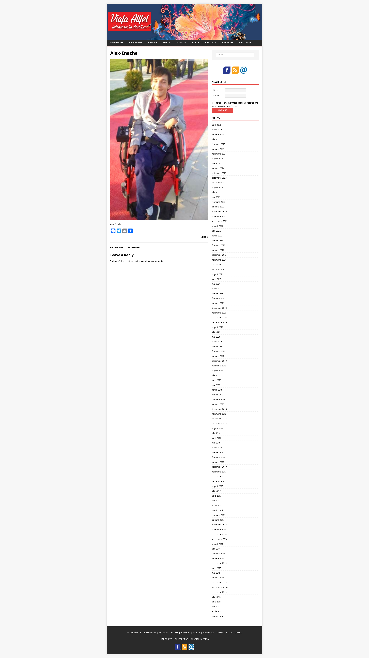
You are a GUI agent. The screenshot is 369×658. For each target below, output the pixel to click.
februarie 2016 (218, 553)
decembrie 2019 (219, 361)
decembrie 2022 (219, 211)
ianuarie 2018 (218, 462)
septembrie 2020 (219, 322)
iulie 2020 (216, 332)
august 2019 (217, 370)
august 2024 (217, 158)
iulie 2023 (216, 192)
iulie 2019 (216, 375)
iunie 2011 (216, 601)
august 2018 (217, 428)
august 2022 (217, 226)
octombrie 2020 (219, 317)
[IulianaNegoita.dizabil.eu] (184, 37)
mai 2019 (216, 385)
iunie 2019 (216, 380)
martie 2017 (217, 510)
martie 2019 (217, 394)
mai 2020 (216, 336)
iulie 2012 (216, 597)
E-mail (216, 95)
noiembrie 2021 (219, 259)
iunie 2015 (216, 568)
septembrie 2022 (219, 221)
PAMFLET (181, 42)
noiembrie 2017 (219, 471)
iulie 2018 (216, 433)
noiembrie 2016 (219, 529)
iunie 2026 (216, 124)
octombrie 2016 (219, 534)
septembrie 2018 (219, 423)
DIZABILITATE (116, 42)
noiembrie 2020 (219, 312)
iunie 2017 (216, 495)
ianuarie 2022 (218, 250)
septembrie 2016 (219, 539)
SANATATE (227, 42)
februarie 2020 (218, 351)
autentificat (128, 261)
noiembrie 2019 (219, 365)
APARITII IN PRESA (200, 639)
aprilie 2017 (217, 505)
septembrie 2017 (219, 481)
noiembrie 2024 (219, 153)
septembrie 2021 (219, 269)
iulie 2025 (216, 139)
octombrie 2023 (219, 177)
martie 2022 (217, 240)
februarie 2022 (218, 245)
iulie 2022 (216, 230)
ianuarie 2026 (218, 134)
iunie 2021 (216, 279)
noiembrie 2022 (219, 216)
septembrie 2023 (219, 182)
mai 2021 (216, 283)
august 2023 (217, 187)
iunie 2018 (216, 438)
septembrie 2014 (219, 587)
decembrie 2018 (219, 409)
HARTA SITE (166, 639)
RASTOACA (210, 42)
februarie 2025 (218, 144)
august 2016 (217, 544)
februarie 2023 (218, 202)
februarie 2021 (218, 298)
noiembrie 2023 (219, 173)
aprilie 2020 (217, 341)
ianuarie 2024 (218, 168)
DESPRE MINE (181, 639)
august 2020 (217, 327)
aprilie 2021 (217, 288)
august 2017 (217, 486)
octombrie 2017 (219, 476)
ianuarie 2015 (218, 577)
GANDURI (152, 42)
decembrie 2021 (219, 254)
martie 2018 (217, 452)
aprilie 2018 (217, 447)
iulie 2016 (216, 548)
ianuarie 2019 (218, 404)
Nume (216, 90)
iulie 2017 (216, 490)
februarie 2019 (218, 399)
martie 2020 (217, 346)
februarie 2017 (218, 515)
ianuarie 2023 (218, 206)
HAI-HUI (167, 42)
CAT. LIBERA (245, 42)
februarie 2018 (218, 457)
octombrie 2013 (219, 592)
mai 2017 (216, 500)
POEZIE (195, 42)
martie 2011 (217, 616)
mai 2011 (216, 606)
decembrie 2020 (219, 308)
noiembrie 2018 (219, 413)
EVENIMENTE (135, 42)
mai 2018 (216, 442)
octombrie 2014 (219, 582)
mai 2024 (216, 163)
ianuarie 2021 (218, 303)
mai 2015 (216, 572)
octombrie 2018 (219, 418)
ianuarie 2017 (218, 519)
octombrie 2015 (219, 563)
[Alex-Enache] (159, 218)
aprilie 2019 (217, 389)
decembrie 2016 (219, 524)
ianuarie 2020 (218, 356)
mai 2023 (216, 197)
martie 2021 (217, 293)
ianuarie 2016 (218, 558)
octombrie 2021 (219, 264)
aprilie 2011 (217, 611)
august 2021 (217, 274)
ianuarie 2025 (218, 149)
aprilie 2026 (217, 129)
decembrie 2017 (219, 466)
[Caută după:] (235, 54)
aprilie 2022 (217, 235)
